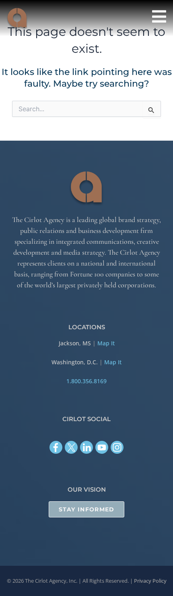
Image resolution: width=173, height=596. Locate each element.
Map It (106, 343)
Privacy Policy (150, 580)
